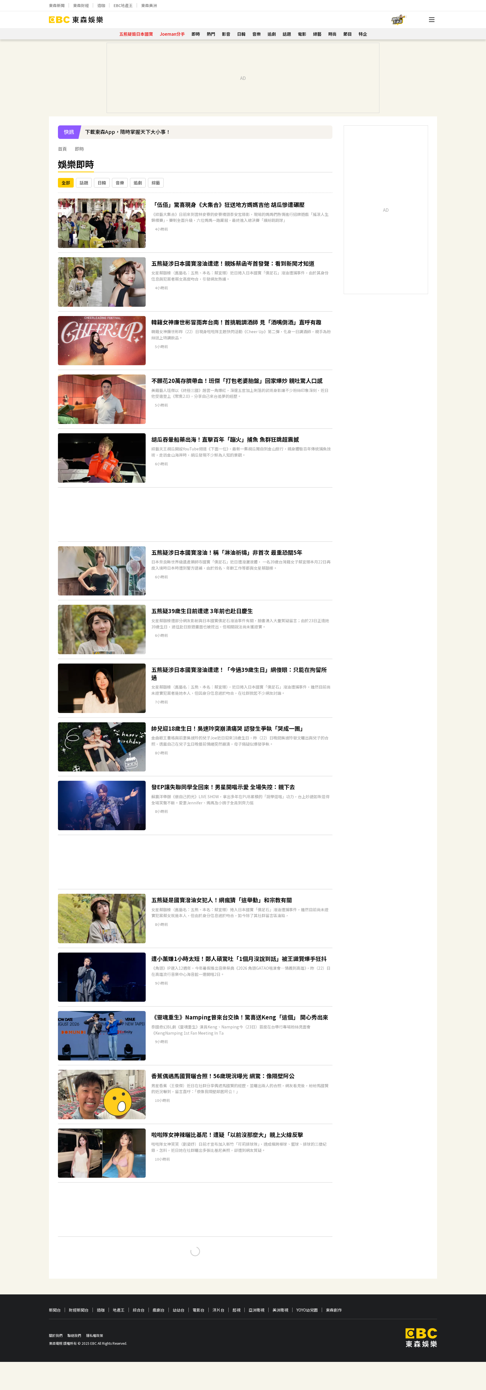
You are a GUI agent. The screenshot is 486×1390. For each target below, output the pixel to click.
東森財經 (81, 5)
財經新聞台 (79, 1310)
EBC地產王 (123, 5)
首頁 (62, 149)
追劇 (271, 34)
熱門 (211, 34)
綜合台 (139, 1310)
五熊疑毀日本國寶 (136, 34)
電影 (302, 34)
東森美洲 (149, 5)
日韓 (241, 34)
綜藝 (317, 34)
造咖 (101, 5)
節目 (347, 34)
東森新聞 (57, 5)
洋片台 (218, 1310)
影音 (226, 34)
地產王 (119, 1310)
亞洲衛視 (256, 1310)
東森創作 (334, 1310)
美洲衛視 (280, 1310)
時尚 (332, 34)
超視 (236, 1310)
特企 (363, 34)
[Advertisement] (195, 514)
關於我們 (55, 1335)
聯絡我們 (74, 1335)
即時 (196, 34)
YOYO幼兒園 (307, 1310)
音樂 (256, 34)
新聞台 (55, 1310)
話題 (287, 34)
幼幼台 (178, 1310)
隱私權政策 (94, 1335)
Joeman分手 (172, 34)
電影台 (198, 1310)
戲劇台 (159, 1310)
